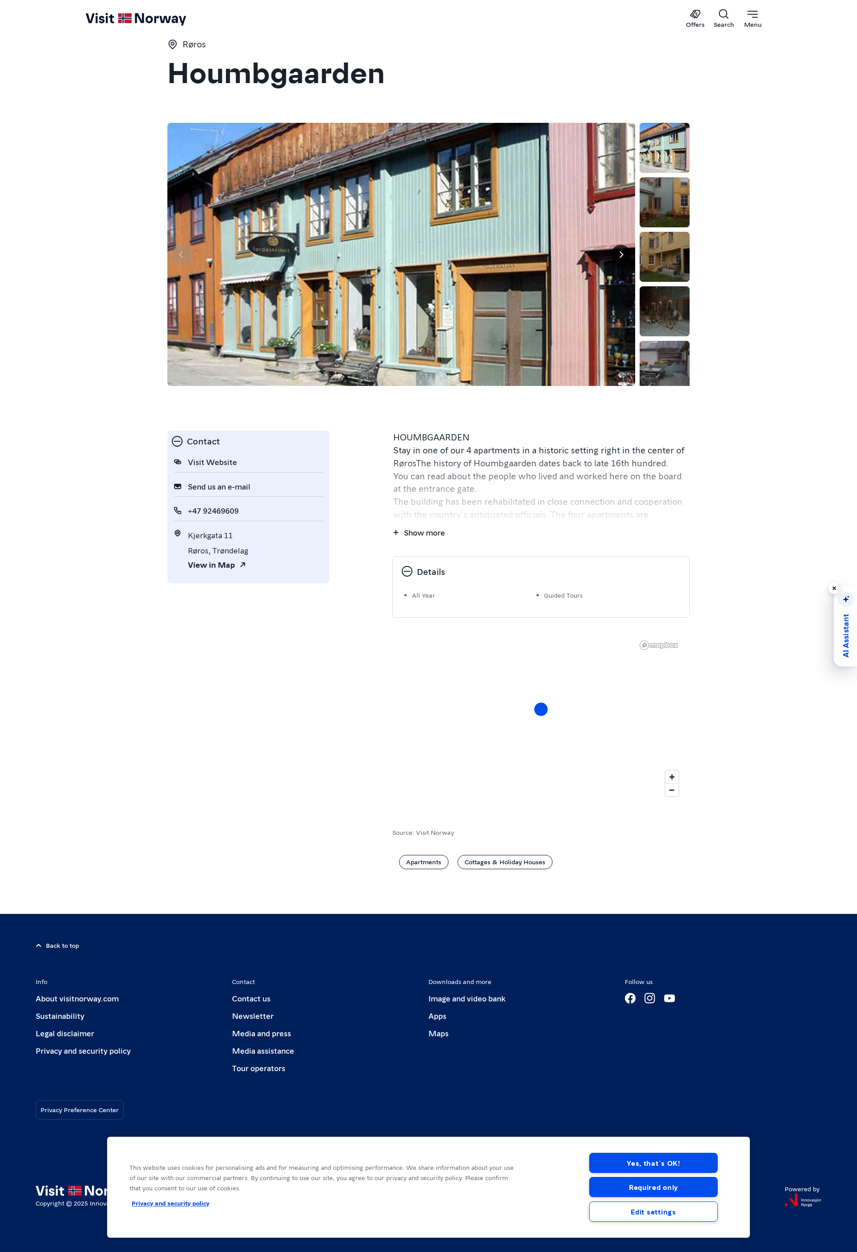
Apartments (423, 862)
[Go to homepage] (151, 19)
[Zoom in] (672, 776)
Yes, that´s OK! (653, 1163)
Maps (438, 1033)
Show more (424, 532)
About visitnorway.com (77, 998)
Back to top (62, 945)
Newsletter (253, 1015)
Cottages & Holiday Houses (505, 862)
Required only (653, 1187)
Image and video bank (466, 998)
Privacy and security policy (83, 1050)
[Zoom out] (672, 789)
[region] (541, 718)
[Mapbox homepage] (658, 645)
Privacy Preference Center (80, 1109)
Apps (437, 1015)
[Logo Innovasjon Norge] (803, 1200)
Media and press (261, 1033)
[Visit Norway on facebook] (630, 998)
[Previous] (181, 254)
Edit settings (653, 1211)
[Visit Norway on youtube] (669, 998)
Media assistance (263, 1050)
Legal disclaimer (65, 1033)
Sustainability (60, 1015)
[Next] (621, 254)
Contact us (251, 998)
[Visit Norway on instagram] (650, 998)
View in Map (211, 564)
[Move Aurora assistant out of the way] (834, 588)
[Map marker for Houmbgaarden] (541, 709)
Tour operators (258, 1068)
